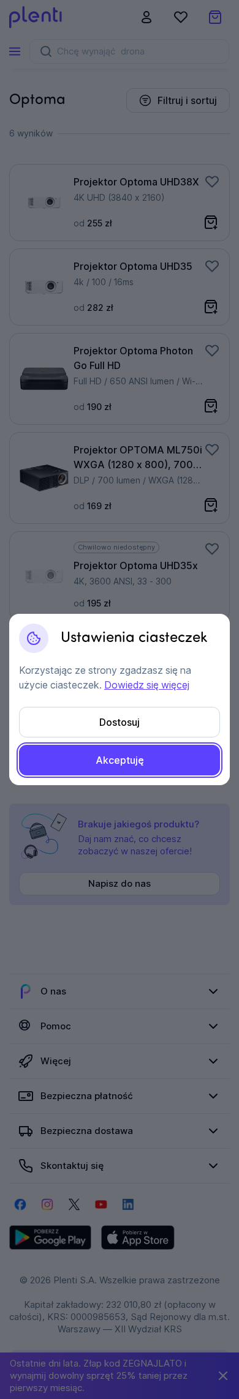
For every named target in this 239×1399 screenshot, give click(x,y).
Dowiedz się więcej (146, 685)
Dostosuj (119, 722)
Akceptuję (120, 760)
